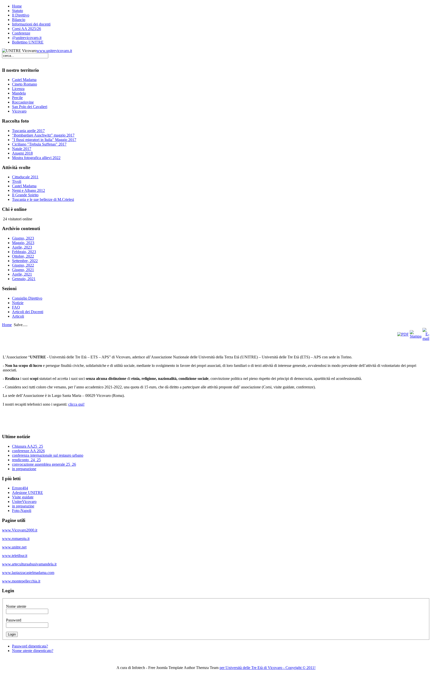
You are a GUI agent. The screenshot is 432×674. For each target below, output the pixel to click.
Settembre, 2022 (25, 261)
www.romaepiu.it (16, 538)
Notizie (18, 303)
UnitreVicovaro (24, 501)
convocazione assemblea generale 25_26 (44, 464)
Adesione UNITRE (27, 492)
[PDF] (403, 334)
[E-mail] (425, 338)
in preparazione (24, 469)
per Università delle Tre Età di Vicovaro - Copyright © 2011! (268, 667)
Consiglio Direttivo (27, 298)
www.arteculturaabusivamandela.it (29, 564)
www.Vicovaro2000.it (19, 530)
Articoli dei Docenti (27, 312)
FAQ (16, 307)
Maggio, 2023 (23, 243)
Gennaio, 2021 (24, 279)
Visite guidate (23, 497)
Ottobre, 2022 (23, 256)
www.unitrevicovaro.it (54, 51)
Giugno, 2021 (23, 270)
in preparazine (23, 506)
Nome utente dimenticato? (32, 650)
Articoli (18, 316)
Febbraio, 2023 (24, 252)
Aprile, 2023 (22, 247)
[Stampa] (416, 336)
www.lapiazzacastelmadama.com (28, 572)
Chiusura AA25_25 (27, 446)
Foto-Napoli (21, 510)
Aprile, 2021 (22, 274)
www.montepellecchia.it (21, 581)
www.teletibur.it (14, 555)
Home (7, 325)
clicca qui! (76, 404)
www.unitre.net (14, 547)
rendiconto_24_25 (26, 460)
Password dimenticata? (30, 646)
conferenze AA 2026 (28, 451)
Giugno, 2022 (23, 265)
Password (13, 620)
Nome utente (16, 606)
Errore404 (20, 488)
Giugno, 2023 (23, 238)
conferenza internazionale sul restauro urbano (47, 455)
